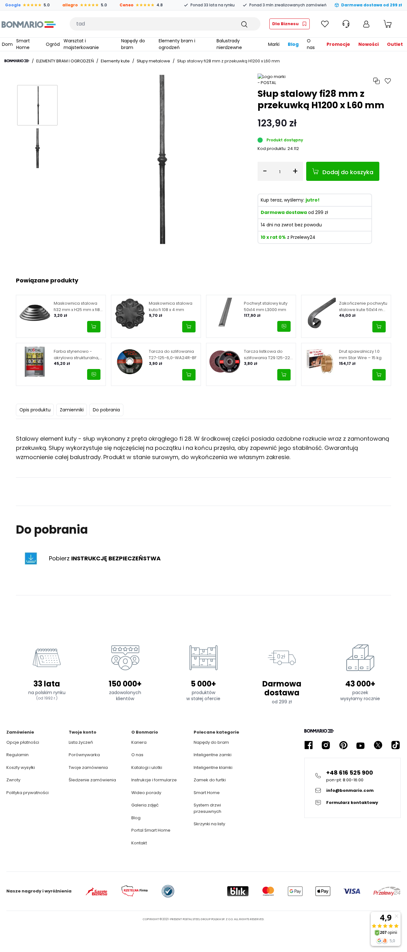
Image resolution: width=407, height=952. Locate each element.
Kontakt (139, 843)
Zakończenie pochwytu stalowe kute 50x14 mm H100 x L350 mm (363, 306)
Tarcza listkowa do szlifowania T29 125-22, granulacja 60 (267, 354)
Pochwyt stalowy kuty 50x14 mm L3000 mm (265, 306)
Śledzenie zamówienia (92, 780)
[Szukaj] (244, 24)
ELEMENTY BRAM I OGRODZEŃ (65, 61)
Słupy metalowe (153, 61)
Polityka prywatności (27, 793)
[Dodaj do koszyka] (93, 326)
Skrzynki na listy (209, 824)
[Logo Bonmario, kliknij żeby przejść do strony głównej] (28, 24)
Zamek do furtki (210, 780)
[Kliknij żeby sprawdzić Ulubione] (325, 24)
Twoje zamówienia (88, 767)
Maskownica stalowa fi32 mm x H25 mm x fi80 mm (78, 306)
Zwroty (13, 780)
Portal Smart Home (150, 830)
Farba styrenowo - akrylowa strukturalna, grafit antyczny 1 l (76, 354)
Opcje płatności (22, 742)
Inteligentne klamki (213, 767)
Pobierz (105, 558)
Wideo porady (146, 793)
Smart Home (207, 793)
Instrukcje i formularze (154, 780)
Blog (136, 818)
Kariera (139, 742)
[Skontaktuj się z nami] (284, 326)
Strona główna (16, 61)
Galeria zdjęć (145, 805)
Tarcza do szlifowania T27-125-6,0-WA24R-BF (173, 354)
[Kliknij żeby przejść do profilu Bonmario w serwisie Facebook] (308, 745)
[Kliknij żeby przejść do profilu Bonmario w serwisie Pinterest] (343, 745)
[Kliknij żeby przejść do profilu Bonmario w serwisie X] (378, 745)
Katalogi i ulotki (146, 767)
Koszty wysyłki (20, 767)
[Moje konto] (366, 24)
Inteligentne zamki (212, 755)
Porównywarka (84, 755)
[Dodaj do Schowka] (388, 81)
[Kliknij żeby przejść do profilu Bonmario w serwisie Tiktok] (395, 745)
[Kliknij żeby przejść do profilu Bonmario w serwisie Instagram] (326, 745)
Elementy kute (115, 61)
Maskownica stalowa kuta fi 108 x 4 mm (170, 306)
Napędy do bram (211, 742)
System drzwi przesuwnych (207, 808)
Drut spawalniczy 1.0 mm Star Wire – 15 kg (360, 354)
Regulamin (17, 755)
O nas (137, 755)
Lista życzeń (81, 742)
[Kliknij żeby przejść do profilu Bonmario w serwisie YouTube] (360, 745)
